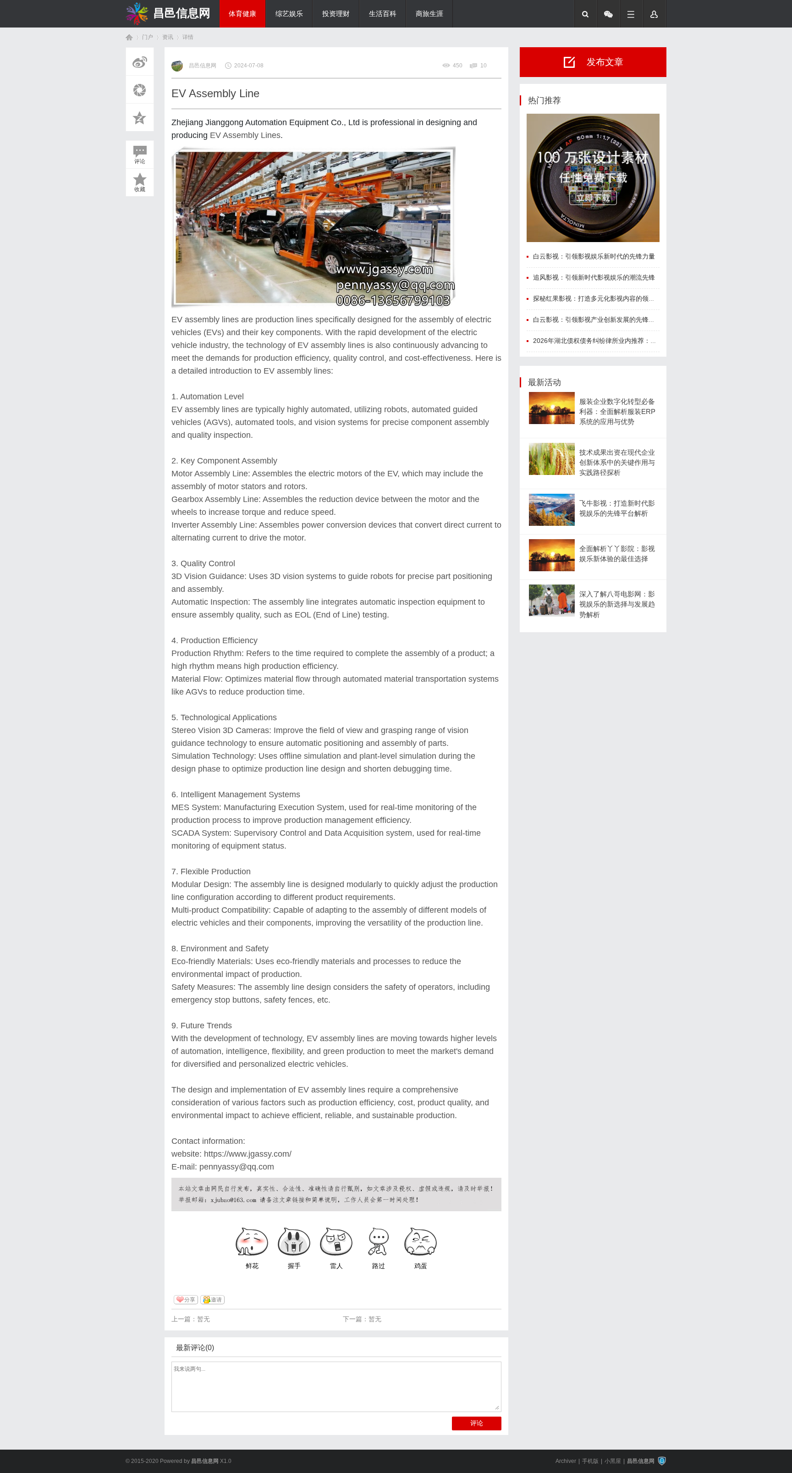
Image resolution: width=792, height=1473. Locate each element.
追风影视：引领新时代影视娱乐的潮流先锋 (594, 277)
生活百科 (382, 13)
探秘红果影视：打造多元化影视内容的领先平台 (600, 298)
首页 (129, 37)
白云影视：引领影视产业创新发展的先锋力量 (597, 319)
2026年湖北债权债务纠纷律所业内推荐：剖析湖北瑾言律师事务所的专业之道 (643, 340)
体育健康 (242, 13)
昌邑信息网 (181, 12)
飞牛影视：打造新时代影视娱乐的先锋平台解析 (617, 508)
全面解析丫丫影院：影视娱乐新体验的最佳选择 (617, 554)
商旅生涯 (429, 13)
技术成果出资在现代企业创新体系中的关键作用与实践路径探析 (617, 463)
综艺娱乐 (289, 13)
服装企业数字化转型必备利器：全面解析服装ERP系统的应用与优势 (617, 412)
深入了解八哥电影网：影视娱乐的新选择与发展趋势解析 (617, 604)
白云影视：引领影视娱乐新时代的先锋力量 (594, 256)
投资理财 (336, 13)
